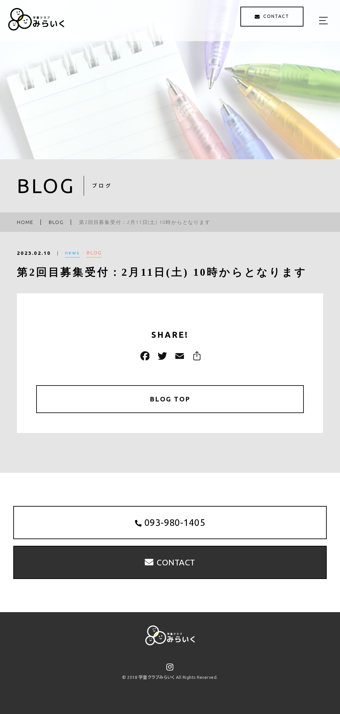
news (72, 252)
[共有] (196, 356)
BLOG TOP (170, 399)
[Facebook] (144, 356)
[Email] (178, 356)
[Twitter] (161, 356)
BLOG (94, 252)
